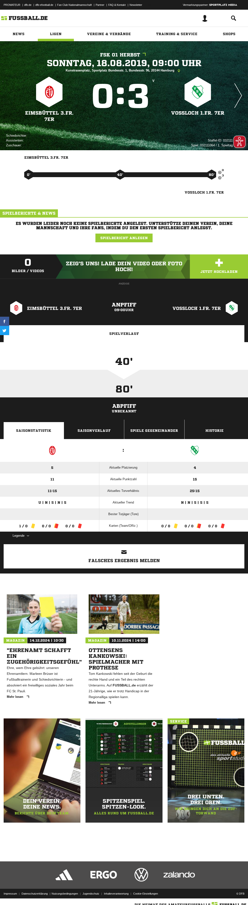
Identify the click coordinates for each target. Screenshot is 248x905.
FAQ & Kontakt (117, 4)
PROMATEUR (12, 4)
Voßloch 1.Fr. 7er (197, 113)
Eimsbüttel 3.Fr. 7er (49, 116)
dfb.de (27, 4)
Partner (100, 4)
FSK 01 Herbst (120, 54)
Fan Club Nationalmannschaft (74, 4)
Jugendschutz (91, 893)
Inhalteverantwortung (116, 893)
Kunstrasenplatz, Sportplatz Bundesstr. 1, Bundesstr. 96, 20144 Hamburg (120, 70)
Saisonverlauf (94, 430)
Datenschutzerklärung (35, 893)
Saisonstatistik (33, 430)
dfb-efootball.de (44, 4)
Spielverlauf (124, 333)
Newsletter (136, 4)
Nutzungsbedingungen (65, 893)
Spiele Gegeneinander (154, 430)
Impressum (10, 893)
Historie (214, 430)
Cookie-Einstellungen (145, 893)
